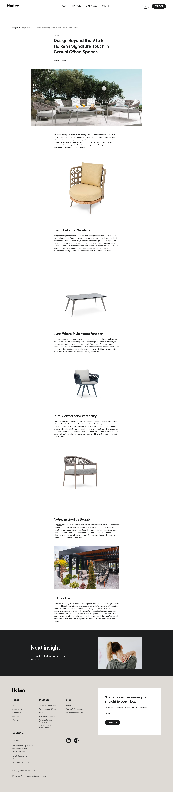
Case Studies (91, 6)
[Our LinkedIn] (68, 740)
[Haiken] (18, 690)
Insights (105, 6)
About (64, 6)
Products (76, 6)
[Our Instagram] (76, 740)
